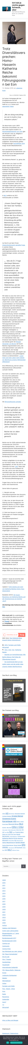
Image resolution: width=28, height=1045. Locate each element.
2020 (4, 909)
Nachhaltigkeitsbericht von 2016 (12, 131)
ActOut (4, 925)
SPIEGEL (5, 847)
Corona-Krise (6, 949)
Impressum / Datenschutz (10, 1033)
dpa (6, 832)
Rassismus (5, 997)
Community (5, 946)
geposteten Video (7, 106)
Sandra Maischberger (7, 845)
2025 (4, 920)
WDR (6, 850)
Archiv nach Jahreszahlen (10, 931)
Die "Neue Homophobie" (10, 954)
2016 (3, 899)
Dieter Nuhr (18, 829)
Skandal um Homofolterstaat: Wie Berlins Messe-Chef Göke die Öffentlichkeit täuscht (14, 657)
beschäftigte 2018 (19, 143)
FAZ (10, 832)
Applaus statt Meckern (9, 928)
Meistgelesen (6, 981)
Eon (13, 650)
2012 (3, 888)
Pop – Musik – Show (8, 989)
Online (4, 983)
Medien (4, 978)
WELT (9, 850)
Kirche (15, 838)
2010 (3, 883)
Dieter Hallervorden (12, 829)
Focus (14, 832)
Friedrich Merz (19, 832)
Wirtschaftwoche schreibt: (13, 402)
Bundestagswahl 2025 (9, 941)
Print (3, 991)
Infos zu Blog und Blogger (10, 1020)
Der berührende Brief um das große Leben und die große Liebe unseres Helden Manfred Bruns (12, 664)
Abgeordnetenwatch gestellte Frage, (13, 245)
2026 (4, 923)
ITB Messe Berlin (21, 836)
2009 (4, 880)
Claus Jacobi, (5, 829)
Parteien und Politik (14, 645)
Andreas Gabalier (6, 816)
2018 (3, 904)
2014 (3, 893)
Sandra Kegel (20, 842)
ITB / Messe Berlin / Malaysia (11, 970)
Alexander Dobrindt (20, 813)
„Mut (16, 466)
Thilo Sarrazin (11, 847)
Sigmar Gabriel (17, 845)
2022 (3, 813)
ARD (14, 821)
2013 (3, 891)
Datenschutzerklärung (16, 1042)
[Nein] (26, 1040)
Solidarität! (5, 999)
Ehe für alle (5, 957)
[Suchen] (23, 866)
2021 (3, 912)
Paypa (7, 621)
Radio (4, 994)
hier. (3, 607)
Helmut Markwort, (13, 836)
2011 (3, 885)
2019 (6, 645)
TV (3, 1005)
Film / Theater (6, 959)
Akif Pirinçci (11, 813)
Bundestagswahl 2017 (9, 938)
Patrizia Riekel (11, 840)
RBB (15, 840)
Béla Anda (9, 827)
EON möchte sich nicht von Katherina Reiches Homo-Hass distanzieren (13, 589)
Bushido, (4, 827)
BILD (5, 195)
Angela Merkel (17, 816)
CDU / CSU (7, 650)
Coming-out (6, 943)
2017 (3, 901)
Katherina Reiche (7, 838)
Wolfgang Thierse (15, 850)
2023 (4, 917)
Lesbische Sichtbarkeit (9, 975)
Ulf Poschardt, (18, 847)
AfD (7, 813)
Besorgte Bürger (14, 824)
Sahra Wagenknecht (8, 842)
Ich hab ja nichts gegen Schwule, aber (18, 6)
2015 (3, 896)
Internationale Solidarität (10, 967)
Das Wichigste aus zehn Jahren (12, 951)
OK (7, 1042)
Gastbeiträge (6, 962)
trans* (4, 1002)
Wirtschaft (5, 647)
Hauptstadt (5, 965)
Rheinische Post (20, 840)
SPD (23, 845)
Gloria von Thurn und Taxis (9, 834)
